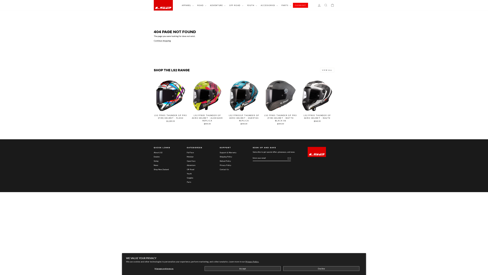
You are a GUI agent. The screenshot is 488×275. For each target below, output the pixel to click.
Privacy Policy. (252, 261)
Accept (242, 268)
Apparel (187, 5)
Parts (285, 5)
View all (327, 70)
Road (200, 5)
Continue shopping (162, 40)
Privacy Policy (225, 165)
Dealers (157, 157)
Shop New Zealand (161, 169)
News (156, 165)
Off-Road (235, 5)
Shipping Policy (226, 157)
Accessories (268, 5)
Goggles (190, 178)
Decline (321, 268)
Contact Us (224, 169)
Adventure (217, 5)
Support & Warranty (228, 153)
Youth (251, 5)
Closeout (300, 5)
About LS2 (158, 153)
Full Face (190, 153)
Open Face (191, 161)
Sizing (156, 161)
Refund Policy (225, 161)
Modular (190, 157)
